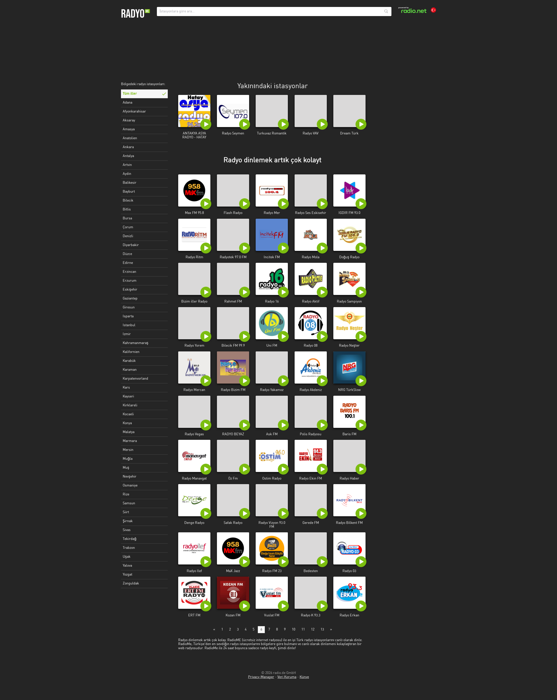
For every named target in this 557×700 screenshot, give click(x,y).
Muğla (128, 459)
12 (312, 629)
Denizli (128, 236)
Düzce (127, 254)
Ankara (128, 147)
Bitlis (127, 209)
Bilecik (128, 200)
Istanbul (129, 325)
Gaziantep (130, 298)
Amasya (129, 129)
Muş (126, 468)
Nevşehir (129, 476)
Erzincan (129, 272)
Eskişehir (130, 289)
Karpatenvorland (135, 379)
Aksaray (129, 120)
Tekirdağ (129, 539)
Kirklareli (130, 405)
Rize (126, 494)
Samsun (129, 503)
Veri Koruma (286, 677)
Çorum (128, 227)
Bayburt (129, 192)
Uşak (127, 557)
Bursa (127, 218)
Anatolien (130, 138)
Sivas (127, 530)
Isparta (128, 316)
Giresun (129, 307)
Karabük (129, 361)
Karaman (130, 370)
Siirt (126, 512)
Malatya (128, 432)
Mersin (128, 450)
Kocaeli (128, 414)
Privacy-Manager (261, 677)
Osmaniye (130, 485)
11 (303, 629)
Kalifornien (131, 352)
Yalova (127, 566)
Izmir (127, 334)
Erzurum (129, 281)
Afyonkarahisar (134, 111)
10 (293, 629)
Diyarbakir (131, 245)
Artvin (127, 165)
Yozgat (127, 574)
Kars (126, 387)
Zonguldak (131, 583)
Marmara (130, 441)
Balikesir (129, 183)
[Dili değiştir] (433, 10)
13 (322, 629)
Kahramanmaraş (135, 343)
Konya (127, 423)
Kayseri (128, 396)
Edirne (128, 263)
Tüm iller (130, 94)
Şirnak (128, 521)
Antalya (128, 156)
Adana (127, 102)
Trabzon (129, 548)
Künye (304, 677)
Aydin (127, 174)
